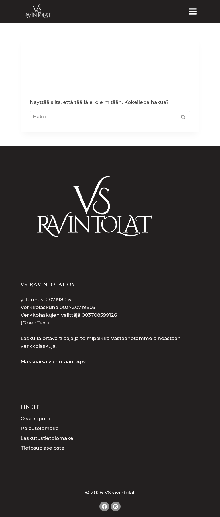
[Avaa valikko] (192, 11)
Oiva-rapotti (35, 418)
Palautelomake (40, 428)
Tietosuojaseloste (42, 448)
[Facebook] (104, 506)
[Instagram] (116, 506)
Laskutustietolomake (47, 438)
